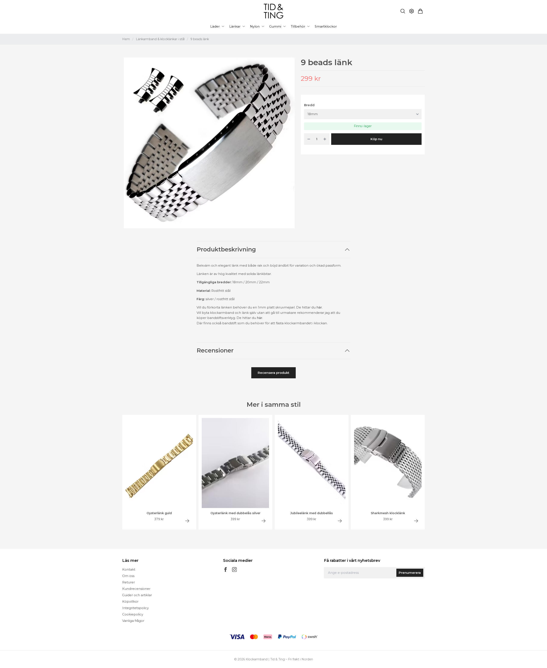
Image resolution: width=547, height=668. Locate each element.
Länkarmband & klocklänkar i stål (160, 39)
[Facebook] (225, 569)
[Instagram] (234, 569)
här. (319, 307)
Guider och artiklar (137, 595)
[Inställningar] (411, 11)
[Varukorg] (420, 11)
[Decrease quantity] (308, 139)
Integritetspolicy (135, 608)
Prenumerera (410, 573)
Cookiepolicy (132, 614)
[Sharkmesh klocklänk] (416, 520)
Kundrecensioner (136, 589)
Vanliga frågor (133, 621)
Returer (128, 582)
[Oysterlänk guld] (187, 520)
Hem (126, 39)
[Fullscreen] (209, 142)
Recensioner (215, 350)
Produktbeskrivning (226, 249)
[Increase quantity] (324, 139)
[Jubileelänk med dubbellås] (339, 520)
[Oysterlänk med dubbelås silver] (263, 520)
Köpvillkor (130, 601)
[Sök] (402, 11)
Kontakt (128, 569)
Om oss (128, 576)
